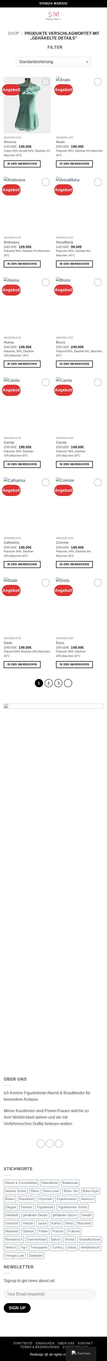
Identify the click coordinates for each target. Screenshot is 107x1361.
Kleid (69, 1223)
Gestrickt (11, 1223)
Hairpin (28, 1223)
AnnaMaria (64, 242)
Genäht (86, 1215)
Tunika (57, 1247)
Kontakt (85, 1343)
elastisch (87, 1199)
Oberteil (28, 1231)
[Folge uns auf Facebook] (41, 1143)
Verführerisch (90, 1247)
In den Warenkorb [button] (22, 163)
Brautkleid (26, 1199)
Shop (13, 33)
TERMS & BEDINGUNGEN (39, 1347)
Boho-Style (91, 1191)
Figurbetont (45, 1207)
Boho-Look (51, 1191)
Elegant (10, 1207)
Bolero (9, 1199)
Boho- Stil (71, 1191)
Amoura (10, 142)
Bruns (60, 342)
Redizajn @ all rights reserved (53, 1354)
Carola (9, 442)
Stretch (10, 1247)
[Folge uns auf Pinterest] (59, 1143)
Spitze (55, 1239)
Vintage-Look (14, 1255)
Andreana (11, 242)
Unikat (71, 1247)
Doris (60, 643)
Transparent (39, 1247)
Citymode (45, 1199)
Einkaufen (45, 1343)
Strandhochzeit (90, 1239)
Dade (8, 643)
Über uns (66, 1343)
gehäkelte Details (35, 1215)
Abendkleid (50, 1183)
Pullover (74, 1231)
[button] (7, 16)
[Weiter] (68, 683)
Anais (60, 142)
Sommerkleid (36, 1239)
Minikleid (11, 1231)
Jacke (42, 1223)
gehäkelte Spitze (65, 1215)
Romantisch (13, 1239)
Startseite (23, 1343)
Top (23, 1247)
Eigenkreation (66, 1199)
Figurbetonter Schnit (72, 1207)
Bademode (70, 1183)
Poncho (58, 1231)
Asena (9, 342)
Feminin (26, 1207)
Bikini (35, 1191)
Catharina (11, 542)
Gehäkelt (11, 1215)
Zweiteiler (36, 1255)
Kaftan (56, 1223)
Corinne (62, 542)
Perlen (43, 1231)
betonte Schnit (15, 1191)
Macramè (84, 1223)
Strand (69, 1239)
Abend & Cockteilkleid (21, 1183)
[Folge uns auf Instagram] (50, 1143)
